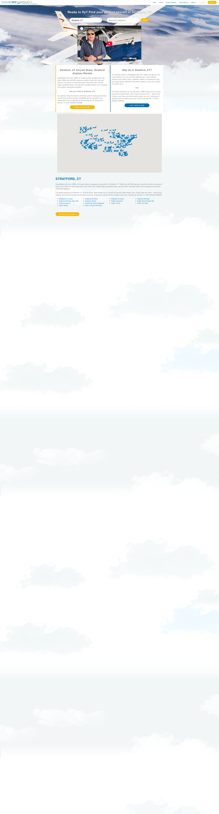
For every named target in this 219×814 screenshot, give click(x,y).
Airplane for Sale (117, 199)
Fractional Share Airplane (94, 203)
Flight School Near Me (145, 201)
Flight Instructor (117, 201)
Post (161, 3)
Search (145, 20)
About (193, 3)
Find (154, 3)
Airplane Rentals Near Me (68, 201)
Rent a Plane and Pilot (93, 205)
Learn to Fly (115, 203)
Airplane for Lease (66, 199)
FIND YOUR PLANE (82, 107)
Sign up (212, 2)
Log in (202, 2)
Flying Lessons (64, 203)
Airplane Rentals (143, 199)
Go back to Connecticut (67, 214)
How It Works (171, 3)
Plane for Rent (142, 203)
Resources (183, 3)
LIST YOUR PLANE (137, 105)
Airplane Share (90, 201)
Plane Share (63, 205)
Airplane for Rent (91, 199)
